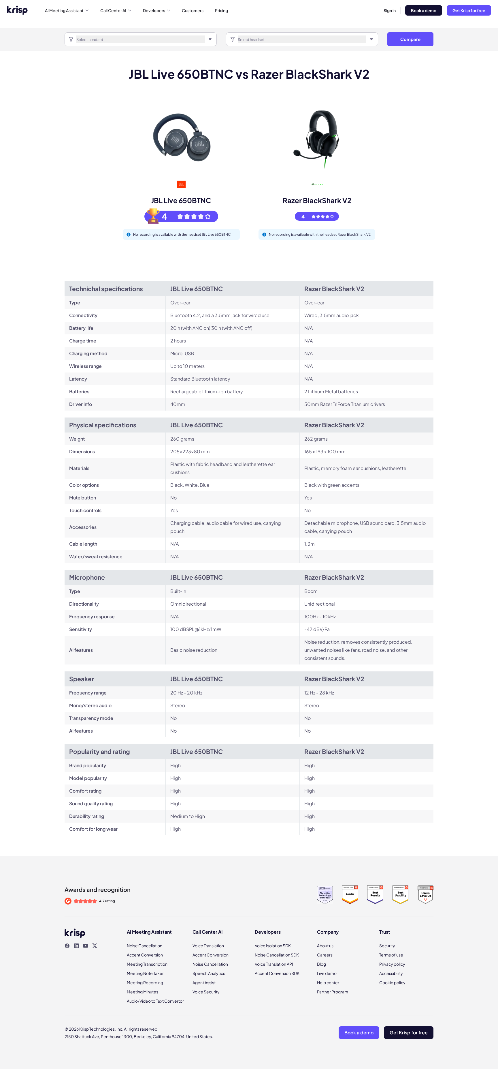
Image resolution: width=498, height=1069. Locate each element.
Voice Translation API (274, 964)
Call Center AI (113, 10)
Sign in (390, 10)
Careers (325, 954)
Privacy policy (392, 964)
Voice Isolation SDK (273, 945)
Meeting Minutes (142, 991)
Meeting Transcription (147, 964)
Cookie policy (392, 982)
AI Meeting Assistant (64, 10)
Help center (328, 982)
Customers (192, 10)
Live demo (327, 973)
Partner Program (332, 991)
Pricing (221, 10)
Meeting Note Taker (145, 973)
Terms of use (391, 954)
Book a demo (423, 10)
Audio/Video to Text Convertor (155, 1001)
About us (325, 945)
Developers (154, 10)
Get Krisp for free (468, 10)
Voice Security (206, 991)
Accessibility (391, 973)
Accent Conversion (145, 954)
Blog (321, 964)
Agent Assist (204, 982)
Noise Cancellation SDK (277, 954)
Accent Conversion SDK (277, 973)
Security (387, 945)
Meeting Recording (145, 982)
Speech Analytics (209, 973)
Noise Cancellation (144, 945)
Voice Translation (208, 945)
